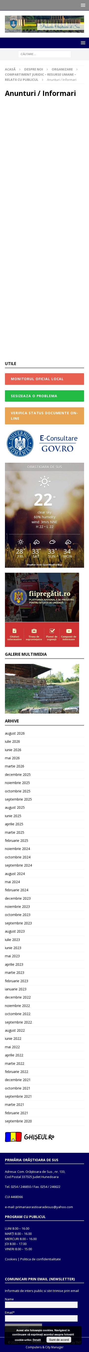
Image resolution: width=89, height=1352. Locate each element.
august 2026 (15, 733)
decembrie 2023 (18, 898)
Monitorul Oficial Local (37, 378)
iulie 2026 (12, 741)
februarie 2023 (16, 981)
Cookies (11, 1259)
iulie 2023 (12, 939)
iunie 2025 (13, 815)
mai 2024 (12, 881)
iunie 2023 (13, 947)
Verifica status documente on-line (44, 416)
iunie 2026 (13, 749)
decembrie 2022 (18, 997)
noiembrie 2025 (17, 782)
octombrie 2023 (17, 914)
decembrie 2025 (18, 774)
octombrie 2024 (17, 857)
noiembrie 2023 (17, 906)
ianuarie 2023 (15, 989)
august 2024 (15, 873)
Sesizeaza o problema (34, 395)
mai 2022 (12, 1047)
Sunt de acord (59, 1339)
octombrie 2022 (17, 1013)
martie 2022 (14, 1063)
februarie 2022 (16, 1071)
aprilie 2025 (14, 824)
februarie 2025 (16, 840)
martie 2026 (14, 766)
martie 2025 (14, 832)
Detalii (37, 1340)
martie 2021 (14, 1104)
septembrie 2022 (18, 1022)
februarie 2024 (16, 890)
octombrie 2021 (17, 1088)
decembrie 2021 (18, 1079)
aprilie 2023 (14, 964)
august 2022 (15, 1030)
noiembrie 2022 (17, 1005)
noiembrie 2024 (17, 848)
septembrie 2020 (18, 1121)
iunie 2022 (13, 1038)
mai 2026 (12, 758)
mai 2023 (12, 956)
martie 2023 (14, 972)
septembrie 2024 (18, 865)
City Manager (54, 1347)
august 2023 (15, 931)
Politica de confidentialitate (40, 1259)
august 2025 (15, 807)
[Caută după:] (44, 53)
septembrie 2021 (18, 1096)
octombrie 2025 (17, 791)
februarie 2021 (16, 1113)
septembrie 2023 (18, 923)
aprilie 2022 (14, 1055)
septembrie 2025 (18, 799)
